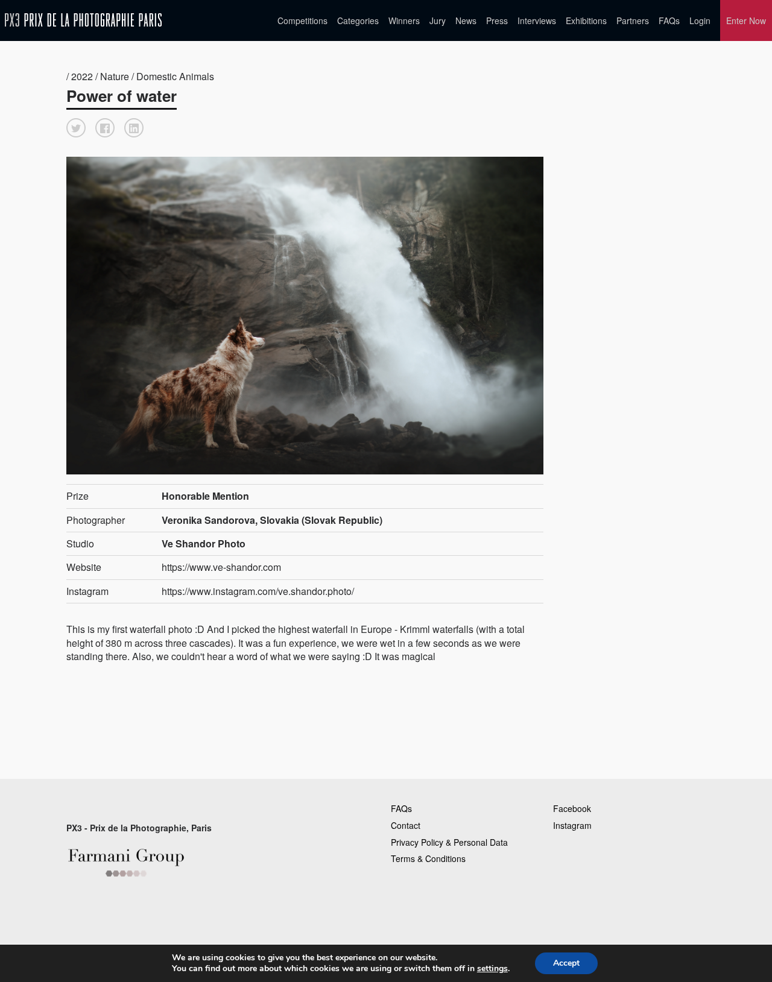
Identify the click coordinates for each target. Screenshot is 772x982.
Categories (358, 20)
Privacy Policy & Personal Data (449, 842)
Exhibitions (586, 20)
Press (497, 20)
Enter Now (746, 20)
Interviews (536, 20)
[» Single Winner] (83, 20)
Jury (437, 20)
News (465, 20)
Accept (566, 963)
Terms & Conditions (428, 858)
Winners (404, 20)
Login (699, 20)
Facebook (572, 808)
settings (492, 968)
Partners (632, 20)
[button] (76, 127)
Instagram (572, 825)
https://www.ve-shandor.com (221, 567)
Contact (405, 825)
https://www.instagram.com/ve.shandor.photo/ (258, 591)
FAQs (669, 20)
